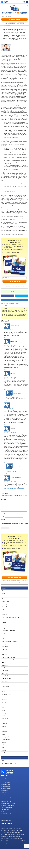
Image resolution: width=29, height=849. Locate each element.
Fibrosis (4, 636)
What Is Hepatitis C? (5, 782)
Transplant (4, 731)
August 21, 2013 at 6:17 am (10, 345)
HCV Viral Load (4, 790)
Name (3, 513)
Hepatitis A (4, 649)
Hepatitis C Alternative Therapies (8, 803)
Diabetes (4, 620)
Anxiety (3, 598)
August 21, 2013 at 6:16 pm (10, 408)
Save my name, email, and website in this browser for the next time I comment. (14, 524)
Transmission (5, 729)
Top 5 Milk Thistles (5, 809)
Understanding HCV (6, 739)
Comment (3, 499)
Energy (3, 628)
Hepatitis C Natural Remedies (7, 805)
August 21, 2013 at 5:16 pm (10, 377)
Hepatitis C (4, 654)
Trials (3, 734)
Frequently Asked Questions (7, 778)
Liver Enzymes (4, 792)
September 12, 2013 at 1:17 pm (13, 397)
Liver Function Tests (6, 678)
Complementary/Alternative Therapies (10, 617)
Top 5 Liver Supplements (6, 807)
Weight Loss (5, 752)
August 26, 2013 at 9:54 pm (10, 481)
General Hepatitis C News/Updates (10, 641)
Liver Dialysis (5, 673)
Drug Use (4, 625)
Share (8, 296)
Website (3, 519)
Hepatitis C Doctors (5, 818)
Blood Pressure (5, 601)
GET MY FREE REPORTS (14, 19)
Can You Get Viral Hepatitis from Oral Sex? (10, 832)
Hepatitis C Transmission (6, 786)
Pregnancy (4, 699)
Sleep (3, 710)
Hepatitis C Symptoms (6, 784)
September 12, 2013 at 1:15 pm (13, 470)
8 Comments (15, 291)
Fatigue (3, 633)
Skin (3, 707)
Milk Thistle (4, 689)
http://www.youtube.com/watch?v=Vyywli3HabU (14, 488)
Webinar (4, 750)
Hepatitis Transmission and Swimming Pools (11, 845)
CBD (3, 609)
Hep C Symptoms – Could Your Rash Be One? (11, 826)
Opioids (4, 691)
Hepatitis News (4, 780)
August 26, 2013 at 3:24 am (10, 432)
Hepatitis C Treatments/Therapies (9, 659)
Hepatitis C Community (6, 820)
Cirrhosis (4, 612)
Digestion (4, 622)
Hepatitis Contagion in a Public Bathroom (10, 836)
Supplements (5, 718)
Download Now (14, 281)
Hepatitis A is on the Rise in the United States (11, 828)
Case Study (4, 606)
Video (3, 745)
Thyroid (4, 726)
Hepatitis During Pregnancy (7, 797)
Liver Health (5, 681)
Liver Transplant (6, 683)
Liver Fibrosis (5, 675)
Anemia (4, 596)
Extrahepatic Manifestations (8, 630)
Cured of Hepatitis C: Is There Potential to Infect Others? (13, 843)
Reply (5, 337)
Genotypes (4, 644)
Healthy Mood (5, 646)
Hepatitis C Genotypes (6, 788)
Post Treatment (5, 697)
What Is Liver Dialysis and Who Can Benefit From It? (12, 834)
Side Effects (4, 705)
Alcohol (3, 593)
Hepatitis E (4, 662)
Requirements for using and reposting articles (12, 303)
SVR (3, 721)
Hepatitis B (4, 652)
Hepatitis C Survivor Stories (7, 813)
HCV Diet (3, 811)
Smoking (4, 713)
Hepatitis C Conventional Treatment (9, 799)
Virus (3, 747)
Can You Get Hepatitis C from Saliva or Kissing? (11, 830)
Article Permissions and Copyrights (10, 763)
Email (2, 516)
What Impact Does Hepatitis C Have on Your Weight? (13, 840)
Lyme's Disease (5, 686)
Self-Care (4, 702)
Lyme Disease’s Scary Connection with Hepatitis (11, 838)
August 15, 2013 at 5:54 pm (10, 329)
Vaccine (4, 742)
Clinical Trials (5, 614)
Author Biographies (6, 760)
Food (3, 638)
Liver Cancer (5, 670)
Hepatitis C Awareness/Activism (9, 657)
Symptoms (4, 723)
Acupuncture (5, 590)
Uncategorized (5, 737)
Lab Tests (3, 794)
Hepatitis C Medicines (6, 801)
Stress (3, 715)
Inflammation (5, 665)
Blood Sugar (5, 604)
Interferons (4, 667)
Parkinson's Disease (6, 694)
